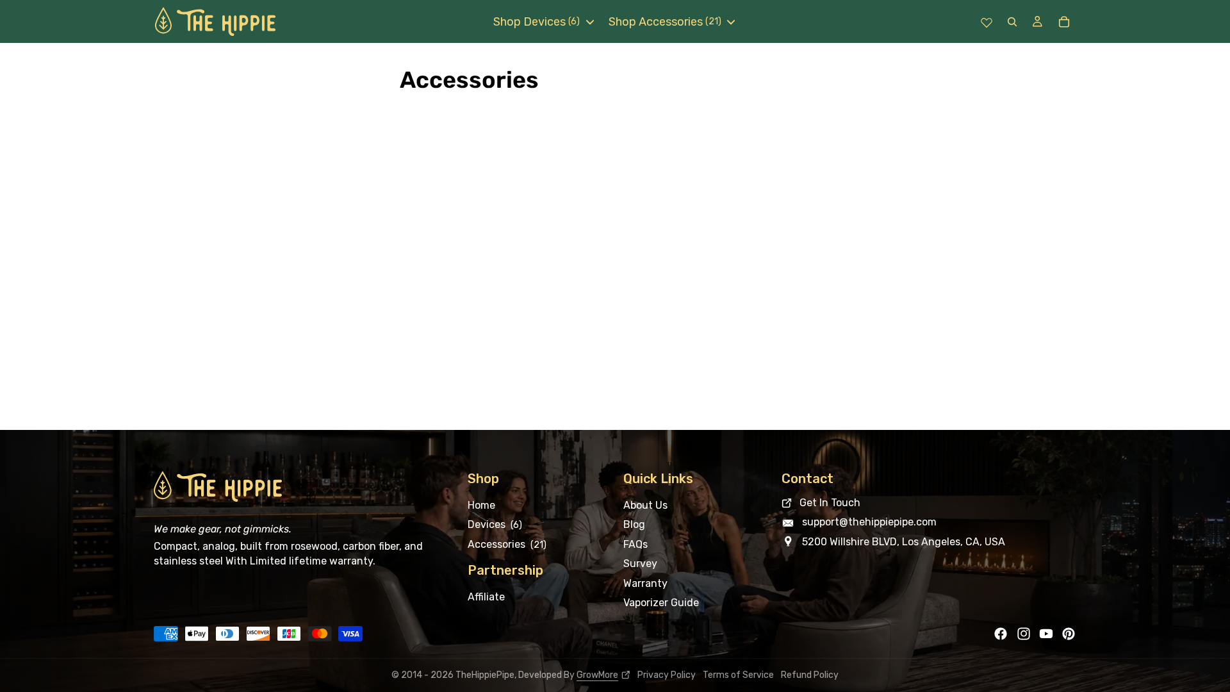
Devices (495, 524)
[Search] (1011, 21)
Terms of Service (738, 675)
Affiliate (486, 597)
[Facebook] (1000, 633)
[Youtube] (1046, 633)
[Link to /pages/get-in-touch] (929, 503)
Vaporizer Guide (661, 602)
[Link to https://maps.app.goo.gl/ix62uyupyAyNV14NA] (929, 541)
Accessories (507, 544)
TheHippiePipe (484, 675)
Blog (634, 524)
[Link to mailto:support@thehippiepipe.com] (929, 522)
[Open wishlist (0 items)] (986, 21)
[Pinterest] (1068, 633)
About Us (645, 505)
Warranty (645, 583)
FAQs (635, 544)
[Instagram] (1023, 633)
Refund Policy (810, 675)
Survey (640, 563)
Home (481, 505)
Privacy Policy (666, 675)
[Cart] (1063, 22)
